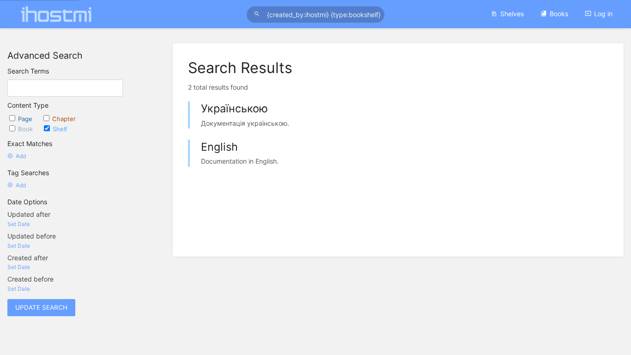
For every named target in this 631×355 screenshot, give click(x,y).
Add (21, 156)
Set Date (18, 223)
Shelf (60, 129)
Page (26, 118)
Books (559, 14)
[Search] (258, 14)
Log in (603, 14)
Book (26, 129)
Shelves (512, 14)
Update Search (41, 307)
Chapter (64, 118)
